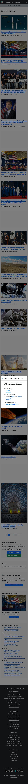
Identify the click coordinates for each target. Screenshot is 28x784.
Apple (7, 390)
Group (19, 396)
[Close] (26, 378)
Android (8, 392)
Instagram (9, 398)
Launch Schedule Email (12, 404)
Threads (8, 399)
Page (12, 396)
